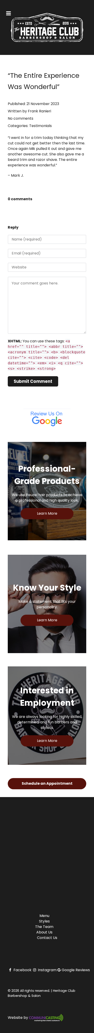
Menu (44, 915)
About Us (44, 932)
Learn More (47, 513)
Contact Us (47, 937)
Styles (44, 921)
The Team (44, 926)
